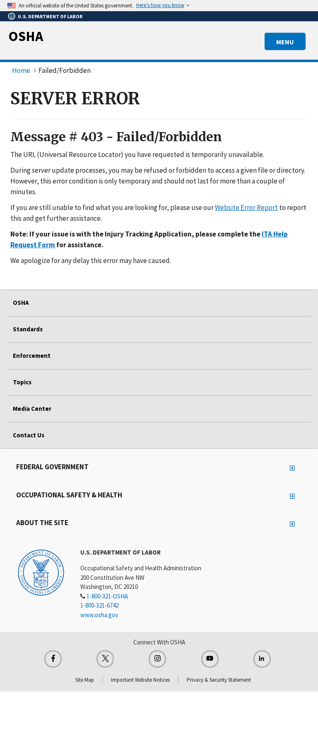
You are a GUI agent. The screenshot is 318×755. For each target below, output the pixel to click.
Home (21, 70)
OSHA (25, 36)
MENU (285, 42)
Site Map (84, 679)
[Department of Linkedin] (262, 659)
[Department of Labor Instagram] (157, 659)
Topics (22, 382)
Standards (28, 329)
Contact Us (28, 435)
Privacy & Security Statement (219, 679)
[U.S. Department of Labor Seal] (41, 572)
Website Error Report (246, 207)
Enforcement (32, 355)
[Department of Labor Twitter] (105, 659)
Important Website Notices (140, 679)
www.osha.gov (99, 615)
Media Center (32, 408)
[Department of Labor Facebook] (53, 659)
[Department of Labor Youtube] (210, 659)
